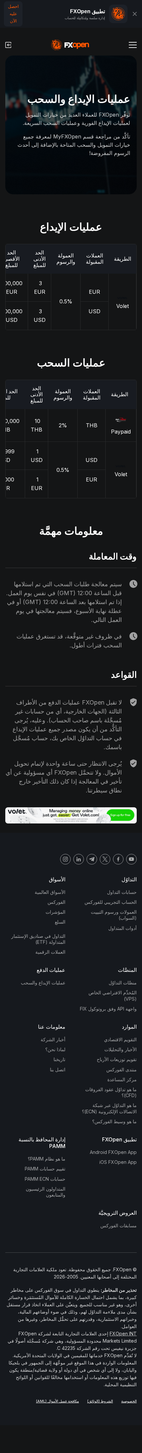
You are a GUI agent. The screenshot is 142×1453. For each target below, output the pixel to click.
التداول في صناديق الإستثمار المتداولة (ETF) (38, 939)
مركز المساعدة (122, 1079)
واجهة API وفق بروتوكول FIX (108, 1009)
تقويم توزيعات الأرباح (117, 1059)
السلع (60, 922)
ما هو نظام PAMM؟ (46, 1159)
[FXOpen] (70, 45)
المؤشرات (55, 912)
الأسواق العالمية (50, 892)
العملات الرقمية (50, 952)
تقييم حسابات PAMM (45, 1168)
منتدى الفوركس (121, 1069)
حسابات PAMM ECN (45, 1179)
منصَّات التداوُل (123, 982)
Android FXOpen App (113, 1152)
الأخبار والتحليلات (120, 1049)
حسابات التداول (122, 892)
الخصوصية (129, 1401)
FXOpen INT (123, 1333)
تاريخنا (59, 1059)
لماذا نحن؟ (55, 1049)
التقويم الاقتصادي (120, 1039)
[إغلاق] (134, 14)
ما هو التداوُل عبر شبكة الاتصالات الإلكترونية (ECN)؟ (109, 1108)
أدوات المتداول (122, 928)
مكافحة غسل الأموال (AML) (57, 1401)
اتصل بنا (57, 1069)
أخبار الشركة (53, 1039)
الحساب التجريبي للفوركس (111, 902)
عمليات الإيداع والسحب (43, 982)
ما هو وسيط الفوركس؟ (114, 1121)
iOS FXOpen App (118, 1162)
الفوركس (56, 902)
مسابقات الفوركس (118, 1225)
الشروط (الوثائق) (100, 1401)
